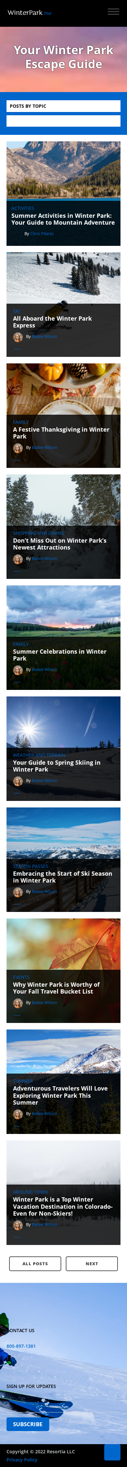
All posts (35, 1264)
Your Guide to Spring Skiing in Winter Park (57, 766)
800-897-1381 (21, 1346)
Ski (16, 311)
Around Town (30, 1192)
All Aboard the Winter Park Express (52, 322)
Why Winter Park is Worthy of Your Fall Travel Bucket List (56, 988)
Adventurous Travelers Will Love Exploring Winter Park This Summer (60, 1095)
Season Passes (30, 866)
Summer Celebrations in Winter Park (59, 655)
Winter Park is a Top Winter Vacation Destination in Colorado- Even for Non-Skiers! (63, 1206)
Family (21, 422)
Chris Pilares (42, 233)
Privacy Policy (22, 1460)
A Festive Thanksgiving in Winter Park (61, 433)
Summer (23, 1081)
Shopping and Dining (38, 533)
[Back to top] (112, 1452)
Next (92, 1264)
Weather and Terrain (39, 755)
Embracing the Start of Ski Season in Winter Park (62, 877)
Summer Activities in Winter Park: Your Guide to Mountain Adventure (63, 219)
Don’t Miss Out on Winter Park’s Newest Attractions (59, 544)
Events (21, 977)
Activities (22, 208)
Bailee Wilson (44, 336)
